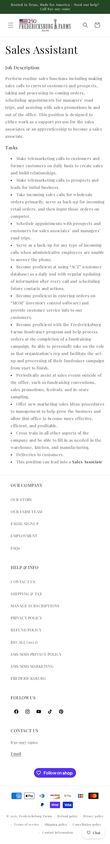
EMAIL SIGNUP (24, 523)
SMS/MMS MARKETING (32, 666)
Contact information (57, 832)
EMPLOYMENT (24, 535)
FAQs (15, 548)
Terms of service (26, 824)
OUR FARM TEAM (26, 511)
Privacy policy (93, 816)
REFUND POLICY (26, 629)
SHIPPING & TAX (26, 593)
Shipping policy (56, 824)
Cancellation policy (87, 824)
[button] (11, 25)
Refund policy (67, 816)
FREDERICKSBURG (28, 678)
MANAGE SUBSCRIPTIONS (35, 605)
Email (16, 753)
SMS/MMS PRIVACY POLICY (36, 654)
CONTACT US (23, 581)
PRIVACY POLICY (26, 617)
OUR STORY (21, 499)
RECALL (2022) (24, 642)
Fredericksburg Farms (35, 816)
